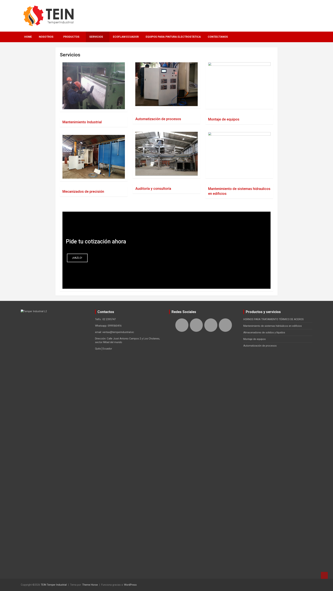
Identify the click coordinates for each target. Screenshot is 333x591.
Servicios (96, 36)
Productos (71, 36)
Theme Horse (90, 584)
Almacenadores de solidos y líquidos (264, 332)
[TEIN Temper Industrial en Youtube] (210, 325)
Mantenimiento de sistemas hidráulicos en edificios (272, 325)
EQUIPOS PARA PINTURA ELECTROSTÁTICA (173, 36)
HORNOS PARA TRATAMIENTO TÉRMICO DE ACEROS (273, 319)
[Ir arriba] (324, 575)
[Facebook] (181, 325)
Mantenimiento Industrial (82, 122)
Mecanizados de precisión (83, 191)
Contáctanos (218, 36)
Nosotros (46, 36)
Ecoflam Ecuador (126, 36)
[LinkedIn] (196, 325)
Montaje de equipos (223, 119)
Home (28, 36)
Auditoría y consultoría (153, 188)
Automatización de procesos (158, 119)
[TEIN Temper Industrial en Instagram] (225, 325)
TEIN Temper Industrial (54, 584)
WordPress (130, 584)
